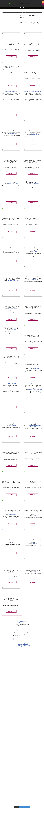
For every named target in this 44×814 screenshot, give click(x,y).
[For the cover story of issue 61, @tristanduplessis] (17, 715)
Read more (37, 27)
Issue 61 (9, 67)
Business (11, 329)
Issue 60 (9, 183)
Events (9, 308)
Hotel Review (29, 97)
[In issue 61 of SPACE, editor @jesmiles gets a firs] (17, 661)
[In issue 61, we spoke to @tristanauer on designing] (26, 690)
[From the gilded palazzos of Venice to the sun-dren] (26, 714)
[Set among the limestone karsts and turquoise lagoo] (17, 785)
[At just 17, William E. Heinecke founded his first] (26, 742)
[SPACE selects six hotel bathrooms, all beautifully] (17, 690)
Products (16, 308)
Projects (16, 67)
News (13, 67)
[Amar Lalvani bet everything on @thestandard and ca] (26, 663)
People (15, 133)
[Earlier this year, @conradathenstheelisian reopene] (17, 747)
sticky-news (15, 249)
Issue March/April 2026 (32, 389)
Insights (31, 183)
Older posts (12, 616)
